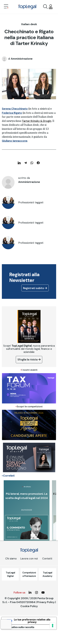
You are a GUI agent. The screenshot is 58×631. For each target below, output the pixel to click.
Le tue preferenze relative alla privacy (32, 621)
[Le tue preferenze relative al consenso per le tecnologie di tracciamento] (53, 626)
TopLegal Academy (47, 574)
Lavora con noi (29, 558)
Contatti (47, 558)
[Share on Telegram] (25, 163)
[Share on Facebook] (38, 163)
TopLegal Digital (10, 574)
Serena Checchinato (15, 108)
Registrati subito (34, 288)
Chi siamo (11, 558)
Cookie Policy (29, 606)
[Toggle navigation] (6, 7)
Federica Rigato (12, 113)
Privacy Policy (46, 602)
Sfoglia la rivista (27, 359)
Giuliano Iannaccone (14, 140)
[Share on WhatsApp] (32, 163)
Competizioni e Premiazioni (29, 574)
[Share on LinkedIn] (19, 163)
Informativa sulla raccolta (19, 627)
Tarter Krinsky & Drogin (36, 121)
